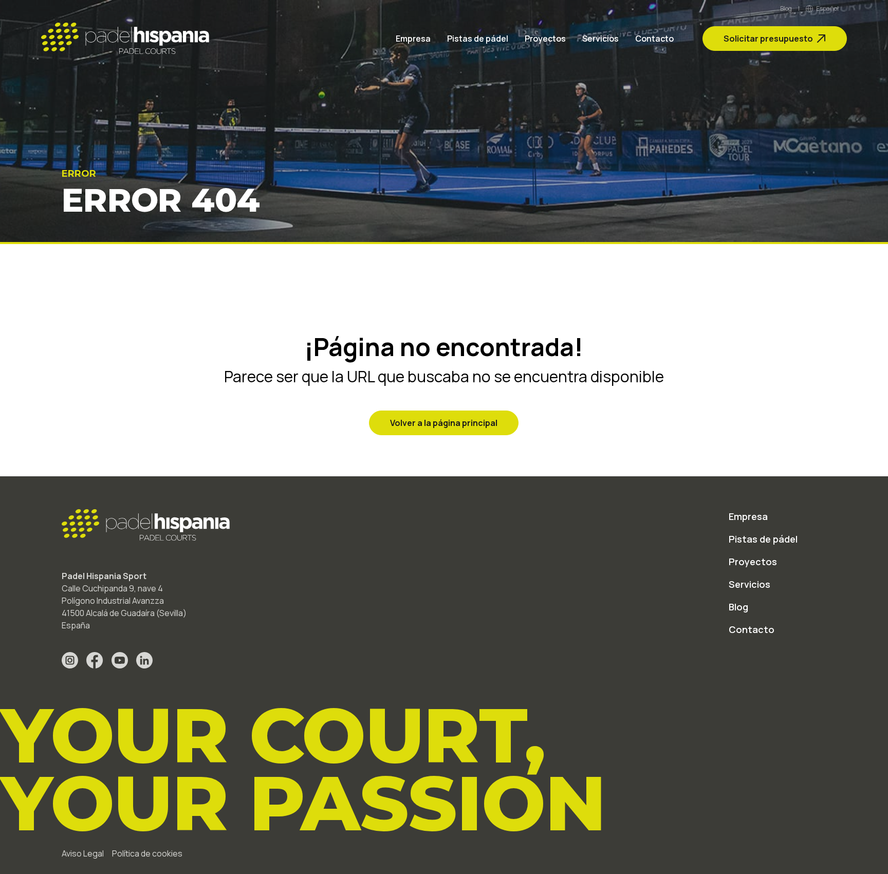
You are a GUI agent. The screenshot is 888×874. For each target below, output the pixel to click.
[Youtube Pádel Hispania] (120, 660)
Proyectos (545, 38)
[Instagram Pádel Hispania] (70, 660)
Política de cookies (147, 853)
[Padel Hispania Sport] (146, 525)
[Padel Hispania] (125, 38)
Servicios (600, 38)
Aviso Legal (83, 853)
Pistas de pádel (477, 38)
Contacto (654, 38)
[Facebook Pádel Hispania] (94, 660)
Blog (786, 9)
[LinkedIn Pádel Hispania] (144, 660)
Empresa (413, 38)
